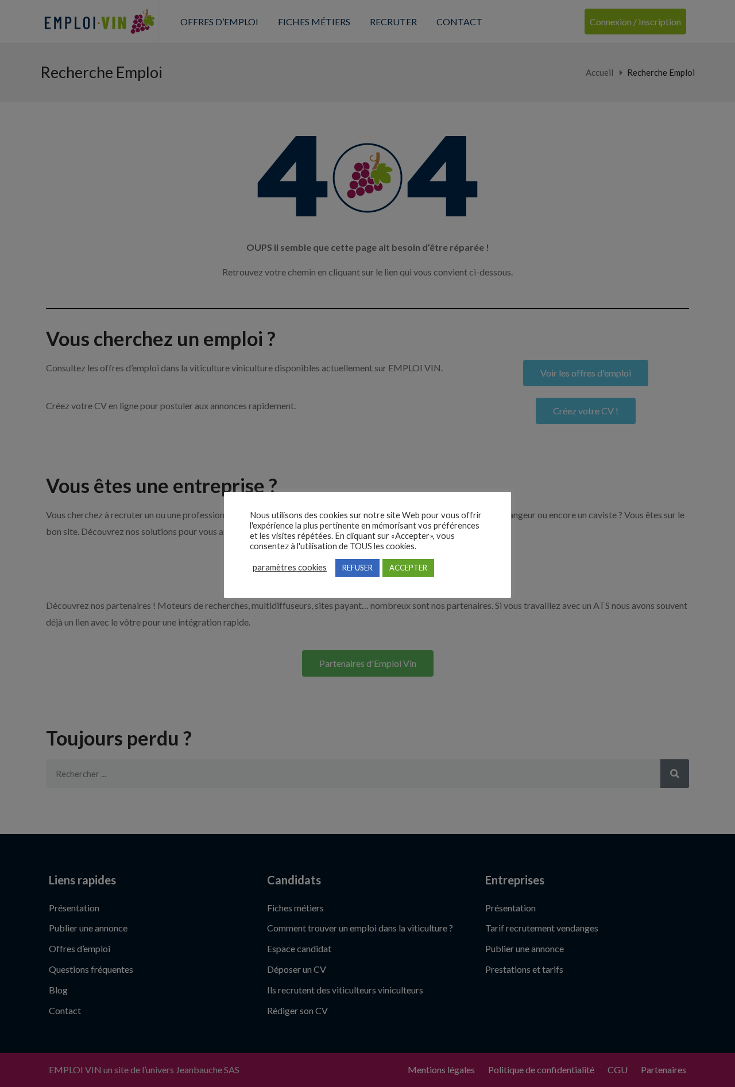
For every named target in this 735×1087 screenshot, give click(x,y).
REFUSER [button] (357, 567)
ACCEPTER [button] (408, 567)
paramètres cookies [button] (290, 567)
